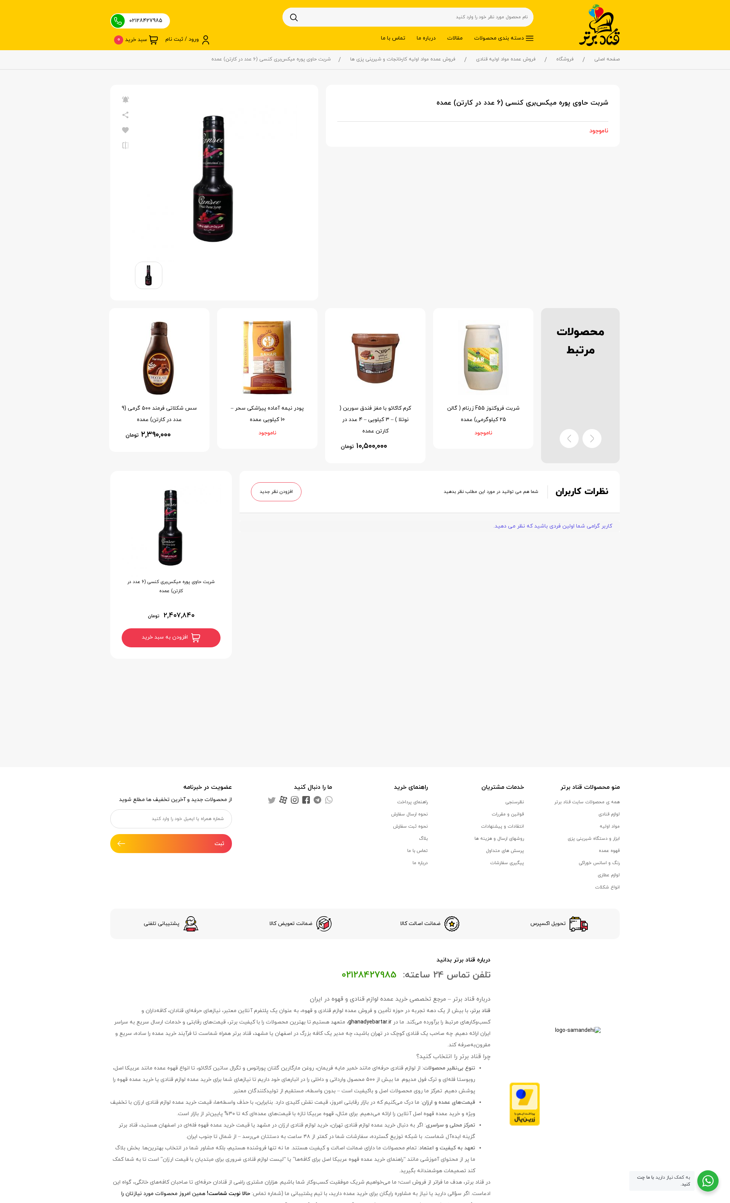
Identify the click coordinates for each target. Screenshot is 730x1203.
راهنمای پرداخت (412, 802)
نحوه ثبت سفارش (410, 826)
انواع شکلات (607, 887)
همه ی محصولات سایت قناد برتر (587, 802)
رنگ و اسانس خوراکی (599, 863)
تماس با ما (393, 38)
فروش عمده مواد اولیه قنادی (505, 59)
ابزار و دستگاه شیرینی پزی (594, 839)
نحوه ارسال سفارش (409, 814)
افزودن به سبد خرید (165, 637)
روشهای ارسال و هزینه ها (499, 839)
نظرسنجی (514, 802)
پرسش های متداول (505, 851)
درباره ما (426, 38)
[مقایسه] (125, 145)
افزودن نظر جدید (276, 492)
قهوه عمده (609, 851)
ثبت (219, 843)
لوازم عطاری (609, 875)
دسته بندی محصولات (499, 38)
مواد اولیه (610, 826)
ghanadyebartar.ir (370, 1022)
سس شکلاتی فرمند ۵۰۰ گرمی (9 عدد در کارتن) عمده (159, 414)
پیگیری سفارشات (507, 863)
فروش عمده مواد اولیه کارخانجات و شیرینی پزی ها (402, 59)
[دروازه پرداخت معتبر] (524, 1103)
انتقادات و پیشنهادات (502, 826)
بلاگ (423, 839)
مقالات (455, 38)
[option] (214, 179)
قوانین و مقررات (508, 814)
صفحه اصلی (607, 59)
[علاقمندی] (125, 130)
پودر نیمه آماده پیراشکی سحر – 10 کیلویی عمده (267, 414)
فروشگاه (564, 59)
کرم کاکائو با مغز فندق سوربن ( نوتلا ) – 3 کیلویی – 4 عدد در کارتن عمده (375, 420)
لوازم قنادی (609, 814)
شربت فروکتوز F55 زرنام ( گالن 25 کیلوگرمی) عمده (483, 414)
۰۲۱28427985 (145, 20)
